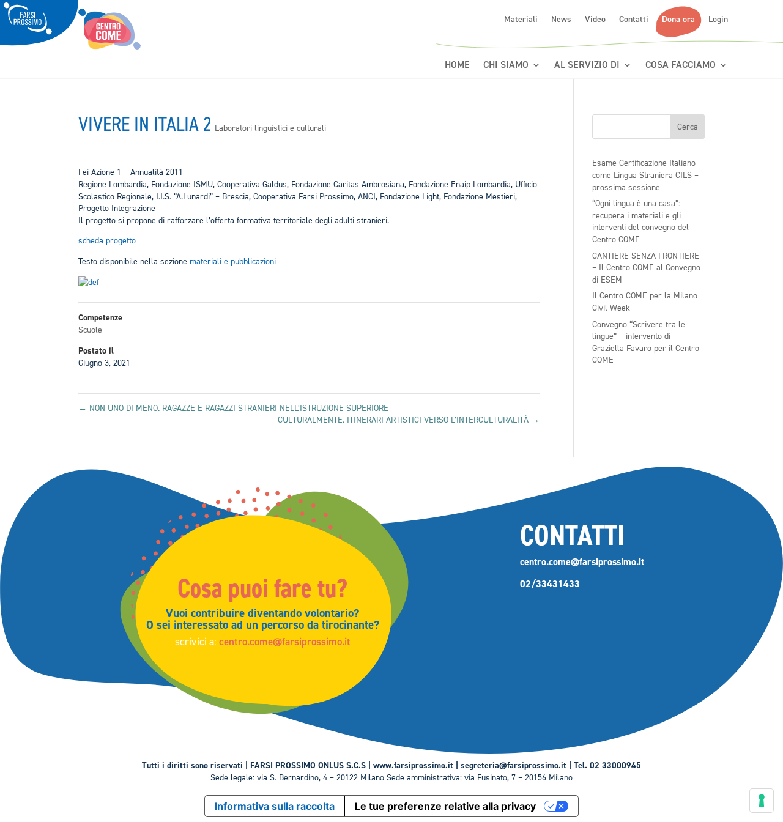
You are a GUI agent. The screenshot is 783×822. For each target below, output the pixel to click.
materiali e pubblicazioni (233, 261)
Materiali (521, 19)
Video (595, 19)
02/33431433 (550, 583)
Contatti (633, 19)
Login (718, 19)
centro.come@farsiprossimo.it (285, 641)
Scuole (90, 330)
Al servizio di (587, 65)
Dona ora (678, 19)
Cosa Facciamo (680, 65)
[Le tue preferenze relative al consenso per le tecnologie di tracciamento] (761, 800)
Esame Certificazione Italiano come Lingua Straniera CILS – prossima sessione (645, 175)
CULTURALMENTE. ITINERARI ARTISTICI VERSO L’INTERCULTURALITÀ (409, 420)
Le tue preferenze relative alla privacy (445, 806)
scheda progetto (107, 240)
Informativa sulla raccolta (275, 806)
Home (457, 65)
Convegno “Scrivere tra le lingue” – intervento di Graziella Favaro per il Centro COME (645, 342)
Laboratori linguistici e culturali (270, 128)
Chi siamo (506, 65)
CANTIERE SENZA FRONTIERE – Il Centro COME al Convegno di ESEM (646, 268)
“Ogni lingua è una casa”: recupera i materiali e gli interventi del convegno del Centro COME (640, 221)
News (561, 19)
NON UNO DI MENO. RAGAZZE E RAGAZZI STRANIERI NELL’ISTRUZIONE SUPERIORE (233, 408)
